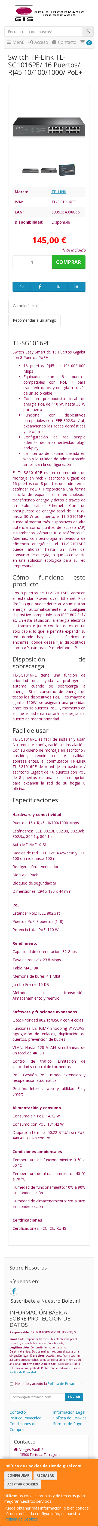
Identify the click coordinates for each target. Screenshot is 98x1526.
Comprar (68, 262)
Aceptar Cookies (22, 1484)
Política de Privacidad (23, 1372)
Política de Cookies (21, 1519)
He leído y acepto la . (48, 1383)
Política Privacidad (25, 1418)
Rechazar (45, 1475)
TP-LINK (58, 191)
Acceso (40, 42)
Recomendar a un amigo (34, 320)
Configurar (18, 1475)
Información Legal (69, 1412)
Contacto (66, 42)
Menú (17, 42)
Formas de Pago (67, 1423)
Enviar (74, 1396)
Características (26, 305)
